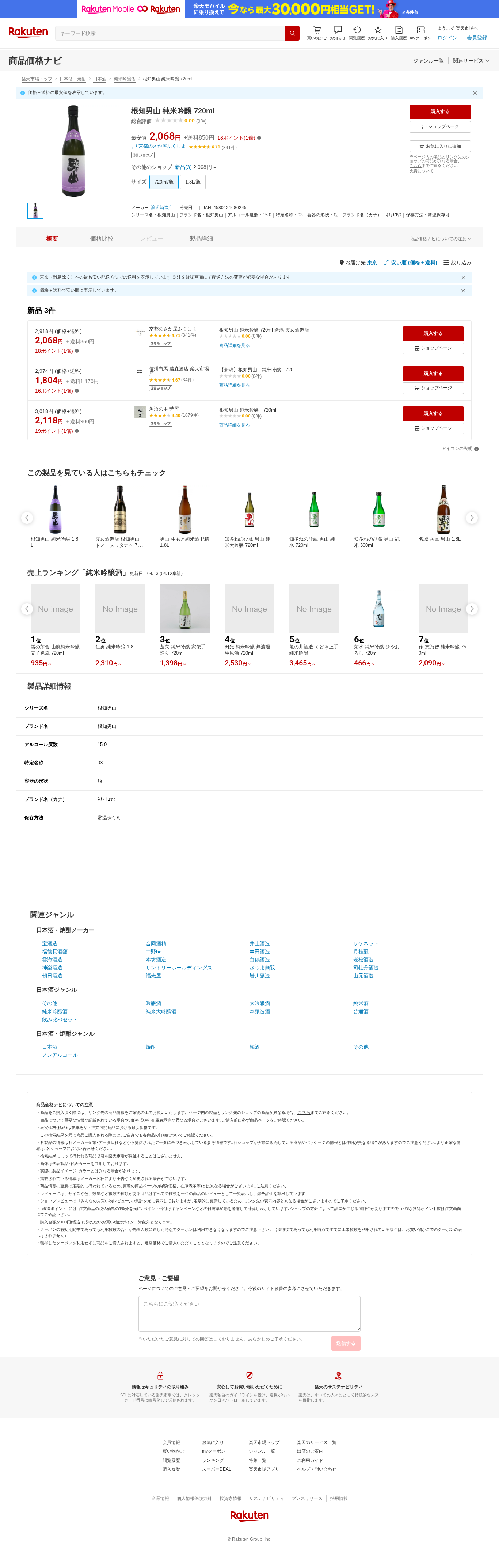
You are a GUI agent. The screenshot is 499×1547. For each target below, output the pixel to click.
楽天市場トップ (37, 79)
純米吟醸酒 (125, 79)
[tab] (52, 238)
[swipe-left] (27, 518)
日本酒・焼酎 (73, 79)
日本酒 (99, 79)
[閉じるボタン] (476, 93)
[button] (338, 33)
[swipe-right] (472, 518)
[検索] (292, 33)
